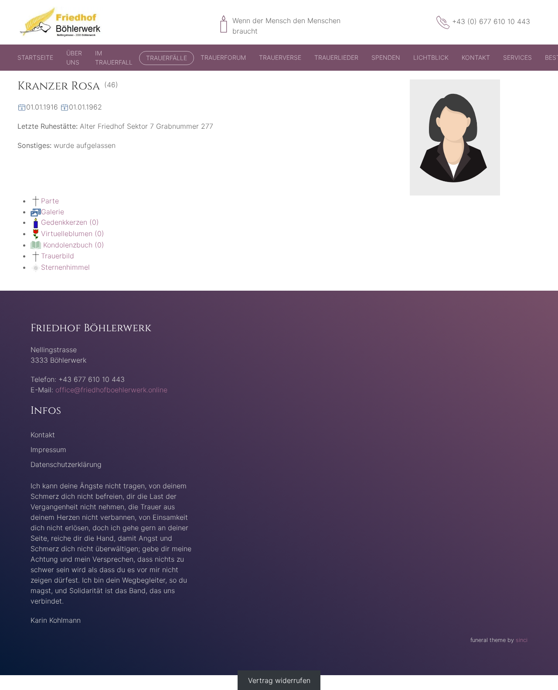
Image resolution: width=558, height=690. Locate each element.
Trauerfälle (166, 58)
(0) (70, 222)
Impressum (48, 449)
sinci (521, 640)
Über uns (74, 57)
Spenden (385, 57)
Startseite (35, 57)
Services (517, 57)
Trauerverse (280, 57)
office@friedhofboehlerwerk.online (111, 389)
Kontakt (476, 57)
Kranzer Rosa (58, 86)
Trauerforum (223, 57)
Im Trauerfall (114, 57)
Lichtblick (431, 57)
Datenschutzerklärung (66, 464)
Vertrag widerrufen (279, 680)
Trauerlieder (336, 57)
